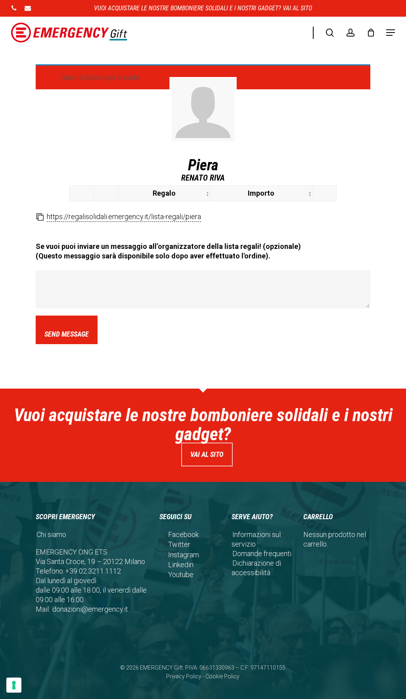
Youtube (180, 574)
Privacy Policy (183, 676)
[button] (390, 33)
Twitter (179, 544)
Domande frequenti (261, 553)
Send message (66, 334)
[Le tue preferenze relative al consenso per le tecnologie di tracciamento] (13, 685)
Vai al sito (207, 454)
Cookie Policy (222, 676)
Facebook (183, 534)
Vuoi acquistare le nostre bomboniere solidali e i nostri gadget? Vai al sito (203, 8)
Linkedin (180, 564)
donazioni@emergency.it (90, 609)
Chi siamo (51, 534)
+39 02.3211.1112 (93, 571)
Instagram (183, 555)
